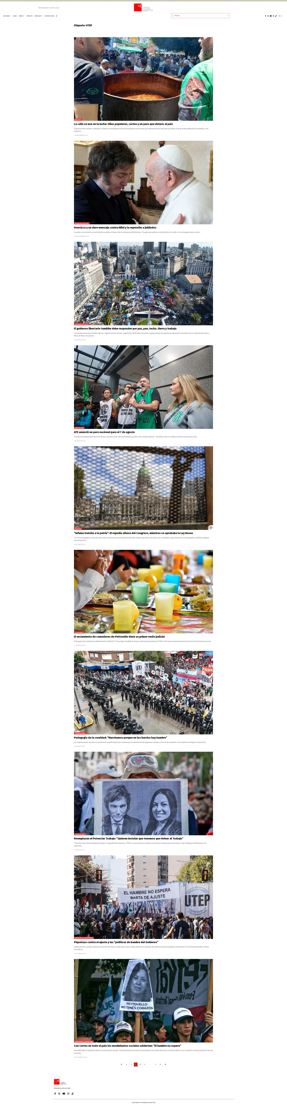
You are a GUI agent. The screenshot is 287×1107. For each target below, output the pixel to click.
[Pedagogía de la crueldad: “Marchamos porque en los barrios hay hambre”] (143, 692)
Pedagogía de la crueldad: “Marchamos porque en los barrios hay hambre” (120, 737)
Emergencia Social (82, 223)
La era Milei (79, 632)
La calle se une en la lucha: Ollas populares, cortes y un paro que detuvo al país (123, 124)
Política (78, 120)
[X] (268, 16)
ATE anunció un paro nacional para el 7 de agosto (104, 432)
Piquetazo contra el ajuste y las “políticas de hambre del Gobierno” (116, 942)
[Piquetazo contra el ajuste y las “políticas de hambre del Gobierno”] (143, 897)
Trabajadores (80, 733)
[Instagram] (273, 16)
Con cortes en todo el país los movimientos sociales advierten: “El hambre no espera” (127, 1045)
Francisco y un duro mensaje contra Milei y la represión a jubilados (115, 227)
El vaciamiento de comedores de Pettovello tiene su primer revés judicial (119, 636)
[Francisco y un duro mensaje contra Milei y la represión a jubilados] (143, 182)
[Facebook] (265, 16)
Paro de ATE (79, 428)
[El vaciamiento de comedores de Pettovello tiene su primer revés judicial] (143, 591)
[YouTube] (270, 16)
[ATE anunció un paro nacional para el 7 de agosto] (143, 387)
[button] (56, 16)
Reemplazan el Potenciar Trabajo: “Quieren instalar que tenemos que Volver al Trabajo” (128, 838)
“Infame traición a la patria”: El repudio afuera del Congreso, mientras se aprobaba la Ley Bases (133, 533)
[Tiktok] (276, 16)
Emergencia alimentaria (84, 938)
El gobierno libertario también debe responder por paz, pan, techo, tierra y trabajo (125, 328)
